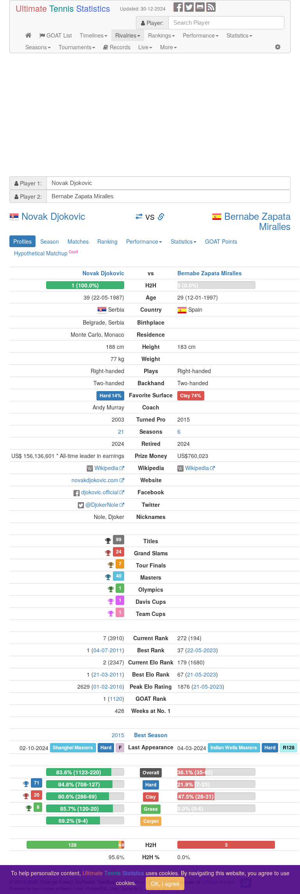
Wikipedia (106, 468)
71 (36, 782)
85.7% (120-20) (79, 808)
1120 (116, 698)
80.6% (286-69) (77, 796)
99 (118, 539)
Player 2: (30, 196)
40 (118, 575)
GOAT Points (221, 241)
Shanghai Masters (73, 747)
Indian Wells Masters (234, 747)
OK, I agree (165, 883)
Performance (199, 35)
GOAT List (58, 35)
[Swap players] (139, 216)
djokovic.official (99, 492)
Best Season (151, 735)
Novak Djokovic (53, 216)
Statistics (237, 35)
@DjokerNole (102, 504)
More (166, 47)
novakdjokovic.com (94, 480)
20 (36, 794)
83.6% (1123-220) (78, 772)
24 (118, 551)
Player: (154, 23)
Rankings (159, 35)
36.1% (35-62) (195, 772)
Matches (78, 241)
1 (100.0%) (85, 285)
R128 (289, 747)
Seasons (36, 47)
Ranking (107, 241)
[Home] (28, 35)
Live (143, 47)
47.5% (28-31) (196, 796)
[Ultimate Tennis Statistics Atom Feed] (211, 6)
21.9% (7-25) (193, 784)
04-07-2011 (107, 650)
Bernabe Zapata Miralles (257, 221)
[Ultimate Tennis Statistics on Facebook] (178, 6)
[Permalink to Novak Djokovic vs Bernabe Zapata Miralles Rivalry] (160, 216)
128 (72, 844)
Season (49, 241)
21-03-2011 (107, 674)
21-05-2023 (201, 674)
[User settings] (277, 47)
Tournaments (75, 47)
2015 (118, 735)
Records (119, 47)
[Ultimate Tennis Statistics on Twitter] (189, 6)
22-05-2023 (201, 650)
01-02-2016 (107, 686)
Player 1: (30, 183)
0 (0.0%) (187, 285)
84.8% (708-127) (79, 784)
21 (121, 431)
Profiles (22, 241)
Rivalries (125, 35)
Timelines (92, 35)
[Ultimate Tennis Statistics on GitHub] (200, 6)
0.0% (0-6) (190, 808)
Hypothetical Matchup (41, 253)
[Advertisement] (150, 116)
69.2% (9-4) (73, 820)
